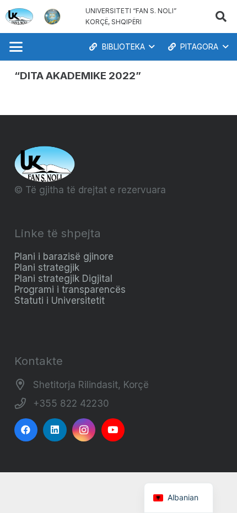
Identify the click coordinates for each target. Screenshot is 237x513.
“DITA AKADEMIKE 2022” (77, 75)
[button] (221, 16)
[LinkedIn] (55, 430)
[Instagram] (84, 430)
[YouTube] (113, 430)
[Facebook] (26, 430)
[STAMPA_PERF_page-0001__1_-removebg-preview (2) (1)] (52, 16)
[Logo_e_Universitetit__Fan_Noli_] (19, 16)
